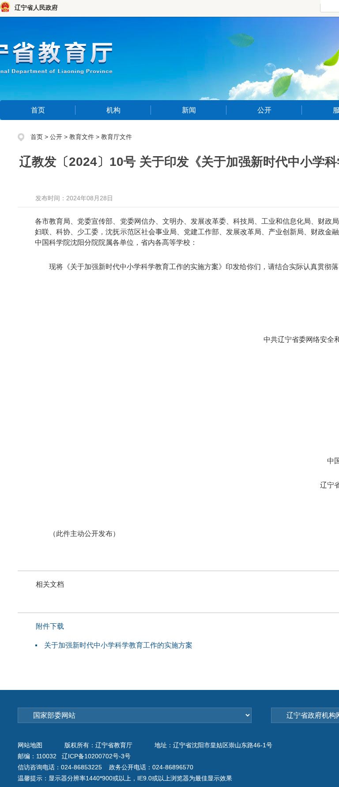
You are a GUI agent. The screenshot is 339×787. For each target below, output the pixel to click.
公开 (264, 110)
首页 (38, 110)
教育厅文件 (116, 136)
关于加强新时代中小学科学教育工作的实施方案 (118, 645)
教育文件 (81, 136)
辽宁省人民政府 (36, 7)
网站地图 (30, 745)
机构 (113, 110)
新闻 (189, 110)
